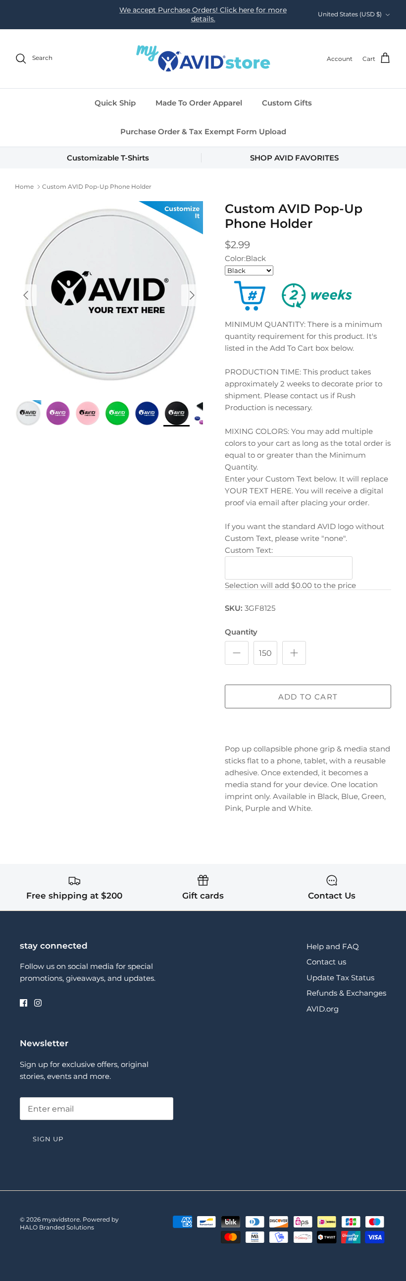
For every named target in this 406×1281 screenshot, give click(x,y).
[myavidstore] (203, 58)
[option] (109, 295)
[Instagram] (38, 1003)
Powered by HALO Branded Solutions (69, 1223)
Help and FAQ (332, 946)
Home (24, 186)
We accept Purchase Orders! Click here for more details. (203, 14)
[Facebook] (23, 1003)
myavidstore (61, 1219)
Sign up (48, 1139)
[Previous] (26, 295)
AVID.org (322, 1009)
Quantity (241, 632)
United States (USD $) (350, 14)
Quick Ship (115, 102)
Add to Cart (308, 696)
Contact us (326, 961)
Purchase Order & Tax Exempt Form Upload (203, 131)
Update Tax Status (340, 977)
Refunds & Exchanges (346, 993)
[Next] (192, 295)
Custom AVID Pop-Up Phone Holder (97, 186)
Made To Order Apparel (198, 102)
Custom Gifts (287, 102)
